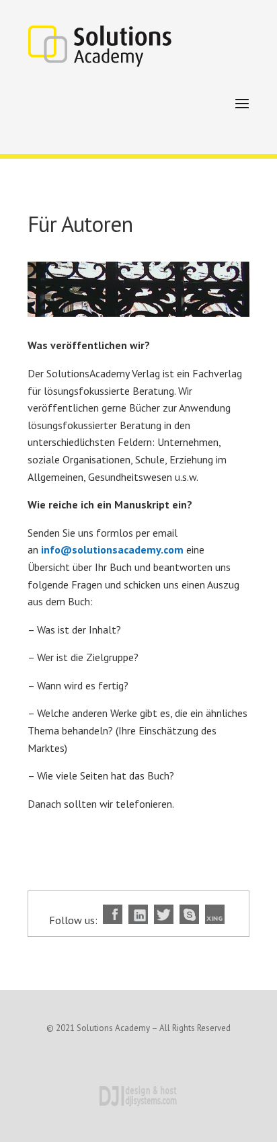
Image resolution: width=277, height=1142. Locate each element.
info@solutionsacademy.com (112, 549)
